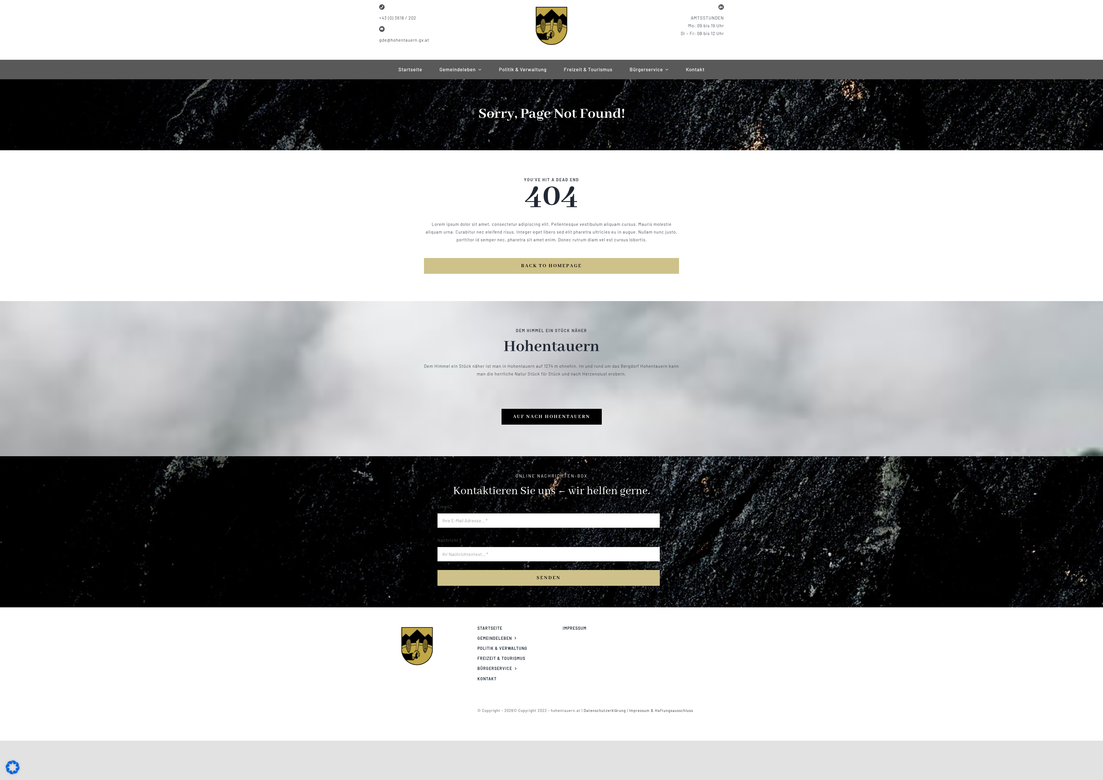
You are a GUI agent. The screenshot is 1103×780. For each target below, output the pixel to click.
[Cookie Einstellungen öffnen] (13, 772)
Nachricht (449, 540)
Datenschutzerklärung (605, 710)
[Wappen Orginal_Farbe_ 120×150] (417, 626)
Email (444, 506)
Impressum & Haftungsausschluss (661, 710)
